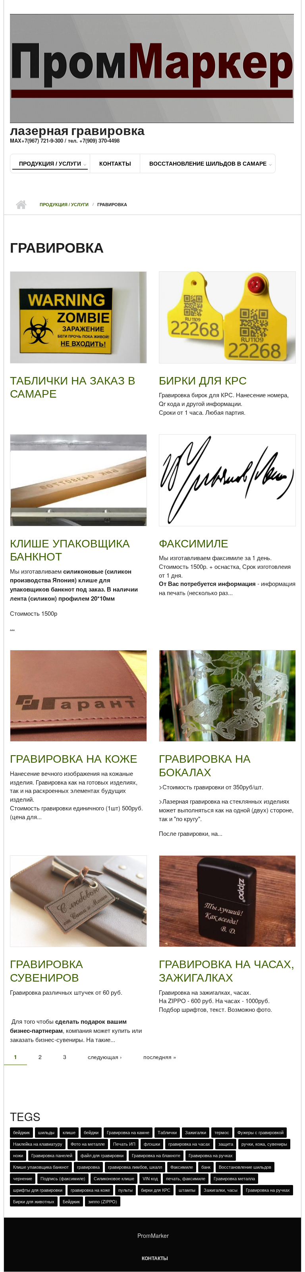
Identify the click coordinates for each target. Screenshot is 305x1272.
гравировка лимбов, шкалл (135, 1167)
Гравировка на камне (128, 1132)
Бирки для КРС (203, 380)
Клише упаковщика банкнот (70, 549)
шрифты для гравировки (37, 1190)
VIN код (150, 1178)
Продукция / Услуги (50, 163)
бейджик (21, 1132)
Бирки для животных (33, 1201)
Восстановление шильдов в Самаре (207, 163)
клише (69, 1132)
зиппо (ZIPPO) (102, 1201)
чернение (22, 1178)
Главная (21, 205)
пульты (125, 1190)
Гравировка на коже (73, 758)
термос (221, 1132)
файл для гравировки (102, 1155)
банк (205, 1167)
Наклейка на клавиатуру (37, 1144)
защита (225, 1144)
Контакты (115, 163)
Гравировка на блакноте (156, 1155)
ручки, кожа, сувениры (264, 1144)
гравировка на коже (90, 1190)
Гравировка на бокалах (205, 764)
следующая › (105, 1057)
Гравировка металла (234, 1178)
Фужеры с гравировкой (260, 1132)
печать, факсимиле (185, 1178)
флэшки (152, 1144)
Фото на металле (88, 1144)
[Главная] (152, 67)
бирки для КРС (155, 1190)
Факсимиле (193, 543)
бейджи (91, 1132)
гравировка (88, 1167)
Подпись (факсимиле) (63, 1178)
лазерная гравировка (77, 130)
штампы (187, 1190)
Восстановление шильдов (245, 1167)
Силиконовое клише (114, 1178)
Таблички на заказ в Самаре (72, 386)
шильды (46, 1132)
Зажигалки (195, 1132)
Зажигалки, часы (220, 1190)
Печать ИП (124, 1144)
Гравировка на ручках (211, 1155)
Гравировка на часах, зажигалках (226, 970)
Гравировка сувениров (46, 970)
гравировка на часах (189, 1144)
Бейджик (71, 1201)
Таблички (167, 1132)
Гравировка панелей (51, 1155)
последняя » (159, 1057)
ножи (18, 1155)
